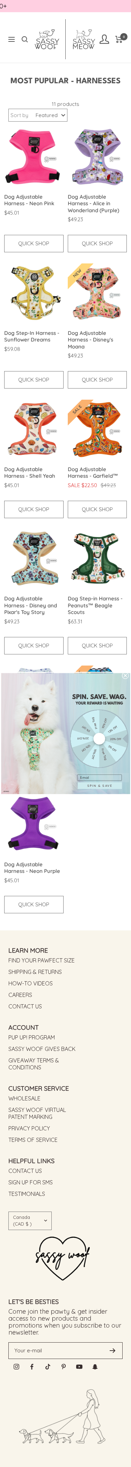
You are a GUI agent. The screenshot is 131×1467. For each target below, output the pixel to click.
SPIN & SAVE (99, 786)
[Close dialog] (125, 676)
